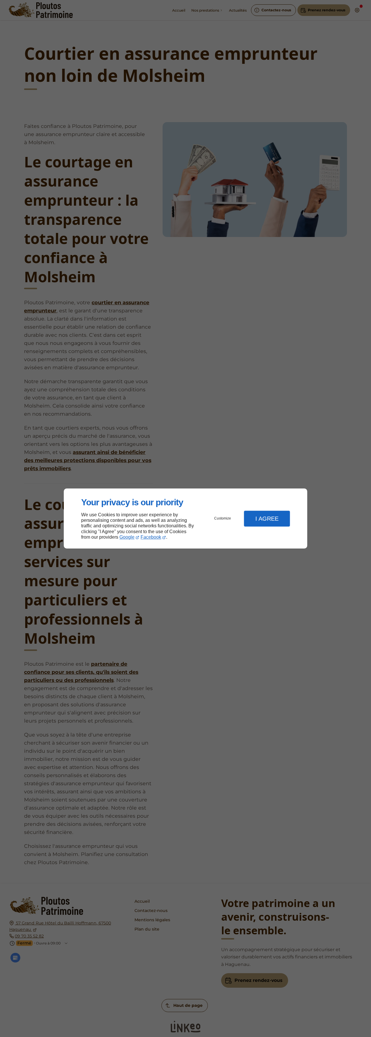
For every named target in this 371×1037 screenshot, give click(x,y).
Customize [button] (222, 518)
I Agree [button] (267, 518)
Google (126, 537)
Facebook (151, 537)
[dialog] (185, 518)
